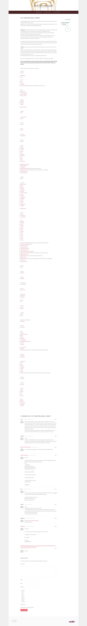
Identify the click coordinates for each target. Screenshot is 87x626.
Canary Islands (23, 347)
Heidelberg (22, 197)
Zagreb (21, 124)
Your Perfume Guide (43, 5)
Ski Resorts (22, 372)
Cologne (22, 188)
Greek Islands (23, 217)
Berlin (21, 185)
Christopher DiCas (24, 455)
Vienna (21, 82)
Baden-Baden (23, 184)
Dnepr (21, 390)
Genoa (21, 227)
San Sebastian (23, 340)
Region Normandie (24, 169)
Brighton (22, 400)
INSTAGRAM (14, 621)
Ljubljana (22, 384)
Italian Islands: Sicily (24, 249)
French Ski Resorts (24, 172)
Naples (21, 229)
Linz (21, 81)
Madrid (21, 337)
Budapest (22, 278)
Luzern (21, 370)
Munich (21, 202)
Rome (21, 234)
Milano (21, 228)
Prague (21, 118)
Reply (55, 419)
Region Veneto (23, 257)
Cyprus (21, 129)
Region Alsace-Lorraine (24, 164)
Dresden (22, 191)
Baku (21, 77)
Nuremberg (22, 204)
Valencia (22, 342)
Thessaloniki (22, 215)
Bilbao (21, 335)
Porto (21, 315)
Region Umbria (23, 255)
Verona (21, 239)
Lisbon (21, 314)
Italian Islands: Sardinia (24, 248)
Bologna (22, 221)
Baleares (22, 348)
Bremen (22, 187)
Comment (22, 564)
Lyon (21, 152)
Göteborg (22, 355)
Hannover (22, 195)
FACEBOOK (14, 620)
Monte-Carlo (22, 289)
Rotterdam (22, 297)
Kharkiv (21, 391)
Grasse (21, 151)
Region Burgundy (23, 165)
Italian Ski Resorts (23, 261)
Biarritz (21, 147)
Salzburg (22, 84)
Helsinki (21, 141)
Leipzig (21, 199)
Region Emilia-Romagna (25, 252)
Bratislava (22, 378)
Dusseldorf (22, 189)
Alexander (22, 526)
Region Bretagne (23, 168)
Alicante (22, 332)
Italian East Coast (23, 244)
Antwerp (22, 101)
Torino (21, 235)
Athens (21, 214)
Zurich (21, 371)
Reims (21, 159)
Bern (21, 364)
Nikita (21, 419)
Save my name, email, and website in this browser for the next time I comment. (23, 597)
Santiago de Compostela (25, 341)
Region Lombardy (23, 254)
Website (22, 586)
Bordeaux (22, 148)
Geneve (22, 365)
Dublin (21, 267)
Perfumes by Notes (39, 12)
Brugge (21, 104)
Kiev (21, 392)
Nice (21, 157)
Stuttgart (22, 205)
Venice (21, 238)
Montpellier (22, 155)
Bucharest (22, 327)
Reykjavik (22, 272)
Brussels (22, 102)
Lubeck (21, 201)
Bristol (21, 401)
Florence (22, 225)
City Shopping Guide (30, 12)
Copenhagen (23, 135)
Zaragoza (22, 344)
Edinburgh (22, 404)
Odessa (21, 395)
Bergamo (22, 222)
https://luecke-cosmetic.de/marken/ (32, 520)
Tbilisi (21, 178)
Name (21, 579)
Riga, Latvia (22, 91)
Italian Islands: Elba (24, 247)
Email (21, 583)
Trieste (21, 237)
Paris (21, 158)
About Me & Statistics (56, 12)
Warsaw (21, 307)
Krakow (21, 308)
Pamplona (22, 338)
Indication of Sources (47, 12)
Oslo (21, 301)
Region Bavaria (23, 208)
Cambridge (22, 402)
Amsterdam (22, 295)
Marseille (22, 154)
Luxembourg (22, 284)
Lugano (21, 368)
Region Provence (23, 171)
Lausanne (22, 367)
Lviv (21, 394)
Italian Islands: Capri (24, 245)
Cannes (21, 149)
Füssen (21, 194)
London (21, 405)
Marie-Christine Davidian (25, 447)
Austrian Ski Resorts (24, 85)
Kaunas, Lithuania (23, 94)
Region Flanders (23, 107)
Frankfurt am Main (23, 192)
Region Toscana (23, 258)
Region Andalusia (23, 350)
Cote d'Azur (22, 167)
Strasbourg (22, 161)
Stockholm (22, 357)
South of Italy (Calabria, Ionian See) (27, 251)
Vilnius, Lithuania (23, 92)
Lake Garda (22, 259)
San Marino (22, 321)
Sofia (21, 112)
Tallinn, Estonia (23, 95)
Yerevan (22, 72)
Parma (21, 232)
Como (21, 224)
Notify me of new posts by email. (27, 607)
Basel (21, 362)
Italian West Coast (23, 242)
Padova (21, 231)
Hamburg (22, 198)
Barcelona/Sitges (23, 334)
